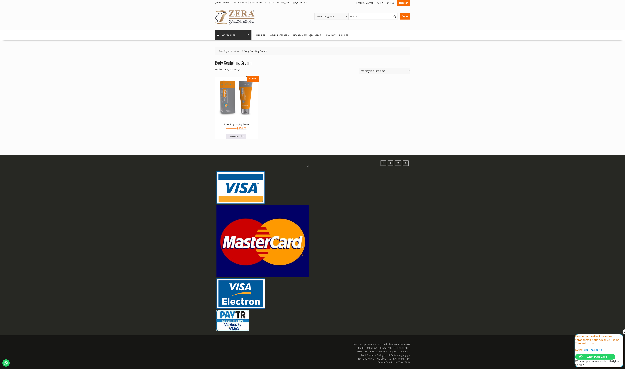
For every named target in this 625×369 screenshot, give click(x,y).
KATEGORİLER (228, 35)
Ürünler (260, 35)
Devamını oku (236, 136)
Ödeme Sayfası (366, 2)
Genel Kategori (278, 35)
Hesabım (403, 2)
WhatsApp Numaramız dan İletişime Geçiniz (597, 350)
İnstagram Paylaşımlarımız (306, 35)
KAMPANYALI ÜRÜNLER (337, 35)
